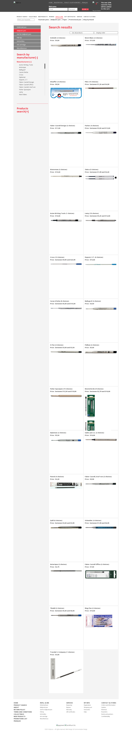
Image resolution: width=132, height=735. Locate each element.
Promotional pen (75, 20)
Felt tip (19, 38)
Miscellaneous (22, 48)
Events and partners (107, 714)
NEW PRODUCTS (43, 16)
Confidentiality (105, 716)
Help (85, 712)
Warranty (69, 709)
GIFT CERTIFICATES (69, 16)
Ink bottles (20, 41)
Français (85, 2)
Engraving (69, 705)
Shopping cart (88, 707)
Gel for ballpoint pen (24, 34)
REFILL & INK (59, 16)
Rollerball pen (21, 27)
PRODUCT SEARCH (22, 16)
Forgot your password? (72, 2)
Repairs (68, 707)
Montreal (104, 709)
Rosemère (104, 712)
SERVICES (79, 16)
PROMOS (51, 16)
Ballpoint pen (21, 31)
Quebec (103, 707)
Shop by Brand (88, 20)
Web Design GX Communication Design (76, 729)
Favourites (87, 709)
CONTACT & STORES (89, 16)
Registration (58, 2)
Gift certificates (70, 712)
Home (50, 2)
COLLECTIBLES (33, 16)
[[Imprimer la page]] (107, 16)
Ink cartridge (21, 45)
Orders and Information (108, 705)
